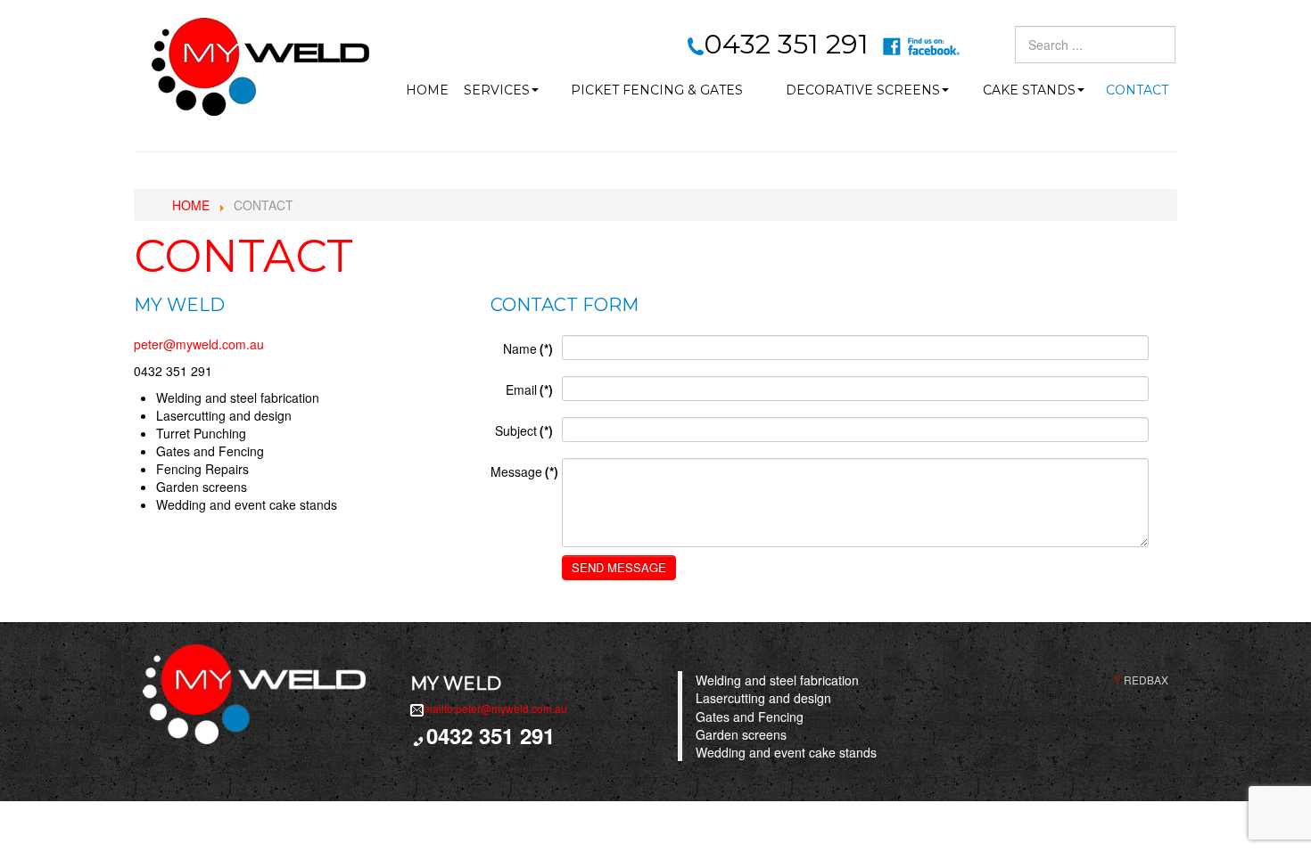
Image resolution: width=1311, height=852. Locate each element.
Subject (524, 430)
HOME (427, 90)
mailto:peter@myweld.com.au (495, 708)
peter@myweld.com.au (199, 344)
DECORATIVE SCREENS (863, 90)
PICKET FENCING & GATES (657, 90)
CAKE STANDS (1029, 90)
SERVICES (497, 90)
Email (529, 389)
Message (524, 471)
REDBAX (1146, 679)
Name (528, 348)
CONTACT (1137, 90)
